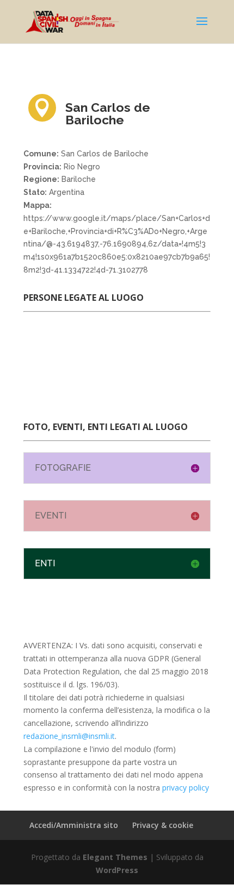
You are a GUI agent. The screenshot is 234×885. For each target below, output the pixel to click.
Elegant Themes (115, 857)
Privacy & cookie (162, 825)
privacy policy (185, 787)
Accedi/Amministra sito (73, 825)
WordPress (117, 870)
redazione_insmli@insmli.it (69, 736)
